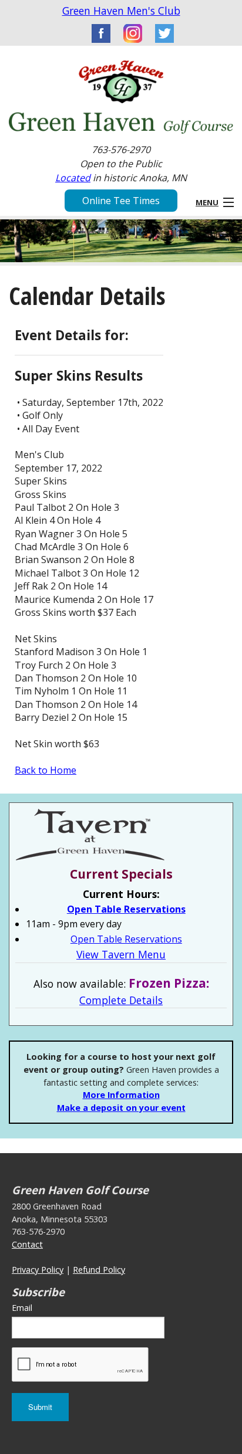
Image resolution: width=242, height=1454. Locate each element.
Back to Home (45, 770)
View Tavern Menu (121, 954)
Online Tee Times (121, 200)
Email (22, 1307)
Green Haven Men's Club (121, 11)
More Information (121, 1094)
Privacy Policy (37, 1269)
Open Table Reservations (126, 909)
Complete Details (121, 1000)
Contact (27, 1244)
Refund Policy (99, 1269)
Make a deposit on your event (121, 1107)
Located (72, 177)
